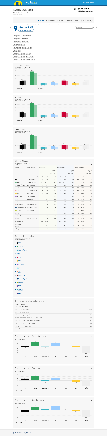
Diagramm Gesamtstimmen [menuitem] (22, 36)
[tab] (53, 243)
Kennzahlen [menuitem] (17, 50)
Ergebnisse (41, 20)
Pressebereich (50, 20)
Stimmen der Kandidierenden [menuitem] (23, 47)
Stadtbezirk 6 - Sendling (54, 25)
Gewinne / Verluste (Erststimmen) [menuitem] (24, 56)
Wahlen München (88, 2)
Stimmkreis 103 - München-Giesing (40, 25)
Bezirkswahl (60, 20)
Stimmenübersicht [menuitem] (19, 45)
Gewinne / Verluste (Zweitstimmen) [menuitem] (24, 59)
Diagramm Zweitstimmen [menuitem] (21, 42)
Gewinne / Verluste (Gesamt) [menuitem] (22, 53)
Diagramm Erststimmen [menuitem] (21, 39)
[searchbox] (84, 27)
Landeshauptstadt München (25, 25)
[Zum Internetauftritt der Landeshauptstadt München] (33, 2)
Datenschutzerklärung (72, 20)
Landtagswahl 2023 (23, 9)
